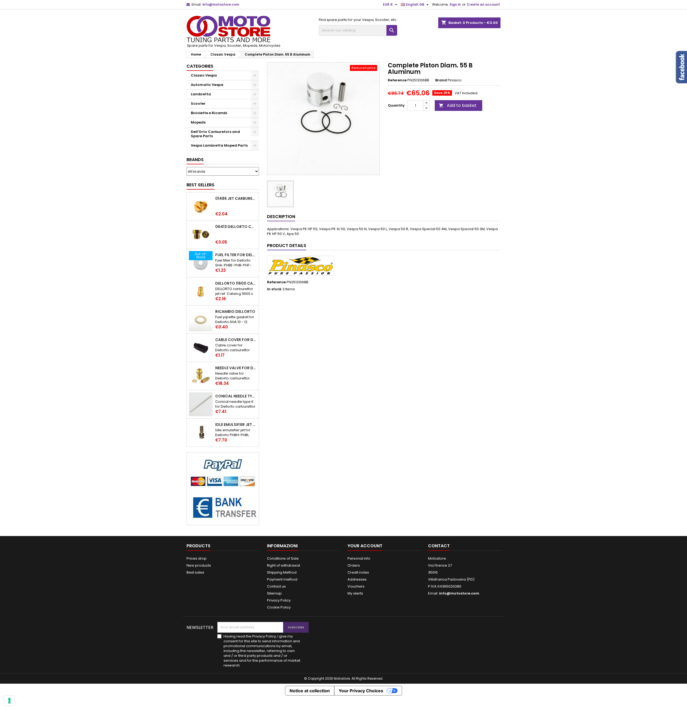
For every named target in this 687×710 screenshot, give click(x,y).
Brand (441, 80)
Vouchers (356, 586)
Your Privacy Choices (361, 690)
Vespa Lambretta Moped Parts (219, 145)
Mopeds (198, 122)
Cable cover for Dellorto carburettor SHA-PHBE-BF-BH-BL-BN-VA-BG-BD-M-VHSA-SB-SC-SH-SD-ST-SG (236, 340)
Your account (365, 546)
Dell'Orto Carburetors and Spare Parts (215, 134)
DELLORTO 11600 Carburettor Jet (236, 283)
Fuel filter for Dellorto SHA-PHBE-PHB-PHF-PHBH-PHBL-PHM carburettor (236, 255)
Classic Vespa (204, 75)
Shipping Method (282, 572)
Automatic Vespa (207, 84)
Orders (354, 565)
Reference (397, 80)
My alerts (355, 593)
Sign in (455, 4)
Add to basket (458, 105)
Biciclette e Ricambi (209, 112)
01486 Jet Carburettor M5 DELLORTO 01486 (236, 198)
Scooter (198, 103)
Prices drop (197, 558)
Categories (200, 66)
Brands (195, 160)
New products (199, 565)
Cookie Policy (279, 607)
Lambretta (201, 94)
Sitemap (274, 593)
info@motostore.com (220, 4)
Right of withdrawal (283, 565)
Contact (439, 546)
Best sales (195, 572)
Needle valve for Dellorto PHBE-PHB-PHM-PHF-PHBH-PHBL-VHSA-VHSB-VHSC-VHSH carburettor (236, 368)
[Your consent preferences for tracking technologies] (9, 700)
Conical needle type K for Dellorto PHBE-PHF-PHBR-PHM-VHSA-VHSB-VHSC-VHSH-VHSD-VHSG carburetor (236, 396)
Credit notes (358, 572)
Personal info (359, 558)
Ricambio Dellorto (235, 311)
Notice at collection (310, 690)
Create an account (483, 4)
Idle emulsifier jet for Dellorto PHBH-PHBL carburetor (236, 424)
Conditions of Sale (283, 558)
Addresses (357, 579)
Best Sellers (200, 185)
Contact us (276, 586)
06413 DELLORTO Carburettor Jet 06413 (236, 226)
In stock (274, 289)
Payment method (282, 579)
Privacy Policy (279, 600)
